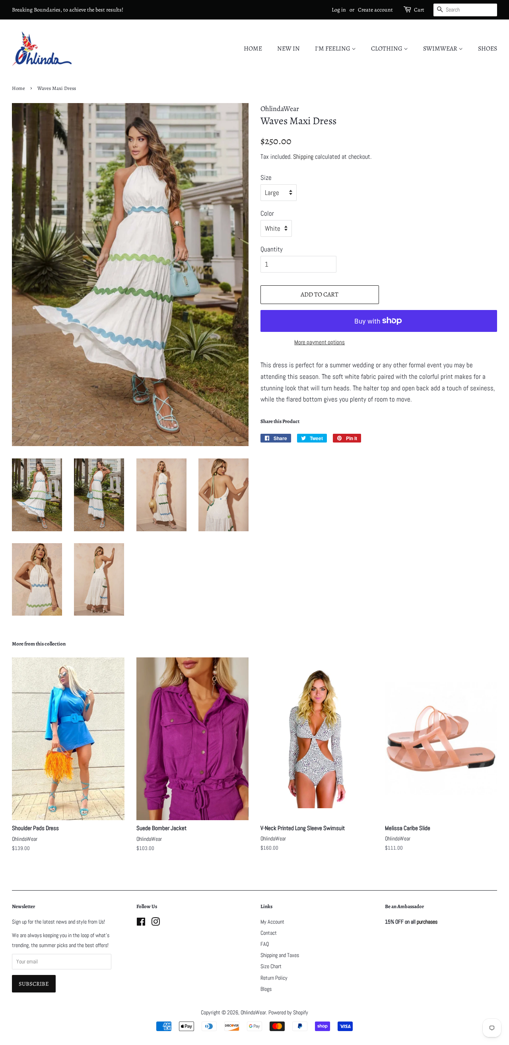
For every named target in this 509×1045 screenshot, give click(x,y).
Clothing (387, 48)
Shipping (303, 156)
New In (288, 48)
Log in (339, 10)
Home (253, 48)
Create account (375, 10)
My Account (272, 921)
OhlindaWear (253, 1012)
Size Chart (271, 966)
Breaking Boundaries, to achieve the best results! (67, 10)
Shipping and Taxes (279, 955)
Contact (268, 932)
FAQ (264, 944)
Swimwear (440, 48)
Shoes (487, 48)
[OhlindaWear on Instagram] (155, 923)
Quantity (271, 249)
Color (267, 213)
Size (266, 177)
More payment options (319, 342)
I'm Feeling (333, 48)
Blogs (266, 988)
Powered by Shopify (288, 1012)
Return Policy (274, 977)
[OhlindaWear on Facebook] (141, 923)
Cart (419, 10)
